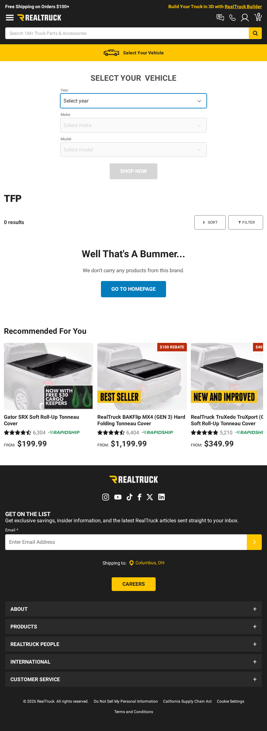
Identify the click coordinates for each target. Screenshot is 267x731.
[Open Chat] (220, 17)
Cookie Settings (230, 701)
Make (65, 114)
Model (66, 139)
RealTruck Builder (243, 6)
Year (64, 90)
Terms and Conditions (133, 712)
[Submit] (254, 542)
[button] (133, 608)
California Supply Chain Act (187, 701)
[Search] (255, 33)
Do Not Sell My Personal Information (126, 701)
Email (11, 530)
